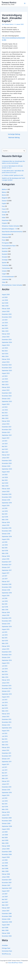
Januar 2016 (5, 615)
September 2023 (7, 370)
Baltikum (4, 189)
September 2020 (7, 469)
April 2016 (5, 607)
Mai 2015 (4, 638)
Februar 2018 (6, 556)
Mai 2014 (4, 671)
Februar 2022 (6, 421)
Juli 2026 (4, 297)
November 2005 (7, 936)
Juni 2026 (5, 300)
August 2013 (5, 697)
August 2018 (5, 539)
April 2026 (5, 303)
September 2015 (7, 626)
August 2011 (5, 764)
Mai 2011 (4, 773)
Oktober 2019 (6, 500)
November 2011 (6, 756)
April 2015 (5, 640)
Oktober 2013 (6, 691)
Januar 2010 (5, 815)
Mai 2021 (4, 446)
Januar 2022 (5, 424)
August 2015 (5, 629)
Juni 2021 (5, 443)
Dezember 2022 (7, 393)
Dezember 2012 (6, 719)
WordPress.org (6, 954)
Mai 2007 (4, 899)
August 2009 (6, 829)
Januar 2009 (5, 849)
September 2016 (7, 593)
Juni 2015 (5, 635)
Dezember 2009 (7, 818)
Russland (4, 254)
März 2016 (5, 609)
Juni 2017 (5, 578)
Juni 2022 (5, 410)
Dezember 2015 (6, 618)
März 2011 (5, 778)
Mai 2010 (4, 804)
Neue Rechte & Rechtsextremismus (12, 231)
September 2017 (7, 570)
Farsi (3, 206)
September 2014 (7, 660)
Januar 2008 (5, 877)
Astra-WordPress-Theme (15, 962)
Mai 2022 (5, 412)
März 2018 (5, 553)
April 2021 (5, 449)
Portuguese (5, 243)
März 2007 (5, 905)
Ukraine (4, 271)
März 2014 (5, 677)
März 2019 (5, 519)
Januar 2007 (5, 910)
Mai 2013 (4, 705)
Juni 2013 (5, 702)
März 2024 (5, 356)
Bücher (4, 195)
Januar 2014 (5, 683)
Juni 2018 (5, 545)
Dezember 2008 (7, 851)
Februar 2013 (6, 713)
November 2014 (6, 654)
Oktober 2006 (6, 919)
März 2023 (5, 384)
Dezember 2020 (7, 460)
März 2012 (5, 744)
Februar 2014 (6, 680)
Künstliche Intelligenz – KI (9, 229)
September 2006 (7, 922)
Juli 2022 (4, 407)
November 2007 (7, 882)
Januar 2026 (5, 311)
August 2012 (5, 730)
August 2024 (6, 345)
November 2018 (6, 531)
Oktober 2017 (6, 567)
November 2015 (6, 621)
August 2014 (5, 663)
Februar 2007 (6, 908)
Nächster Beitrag (14, 137)
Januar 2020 (5, 491)
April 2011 (5, 775)
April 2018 (5, 550)
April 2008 (5, 868)
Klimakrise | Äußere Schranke (10, 226)
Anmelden (5, 945)
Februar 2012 (6, 747)
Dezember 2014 (6, 652)
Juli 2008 (4, 860)
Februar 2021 (6, 455)
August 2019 (5, 505)
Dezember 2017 (6, 562)
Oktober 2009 (6, 823)
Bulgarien (4, 198)
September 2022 (7, 401)
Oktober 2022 (6, 398)
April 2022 (5, 415)
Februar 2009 (6, 846)
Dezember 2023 (7, 365)
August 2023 (6, 373)
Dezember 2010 (6, 787)
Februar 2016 (6, 612)
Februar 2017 (6, 581)
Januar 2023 (5, 390)
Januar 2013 (5, 716)
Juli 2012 (4, 733)
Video (3, 282)
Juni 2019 (5, 511)
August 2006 (6, 925)
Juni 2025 (5, 322)
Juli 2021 (4, 441)
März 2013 (5, 711)
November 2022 (7, 396)
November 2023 (7, 367)
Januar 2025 (5, 336)
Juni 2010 (5, 801)
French (4, 209)
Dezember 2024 (7, 339)
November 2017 (6, 564)
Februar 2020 (6, 488)
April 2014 (5, 674)
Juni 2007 (5, 896)
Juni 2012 (5, 736)
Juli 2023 (4, 376)
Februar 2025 (6, 334)
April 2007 (5, 902)
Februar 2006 (6, 933)
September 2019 (7, 502)
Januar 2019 (5, 525)
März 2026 (5, 306)
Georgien (4, 212)
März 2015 (5, 643)
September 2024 (7, 342)
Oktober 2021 (6, 432)
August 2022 (6, 404)
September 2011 (6, 761)
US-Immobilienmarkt (8, 276)
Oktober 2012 (6, 725)
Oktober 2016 (6, 590)
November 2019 (6, 497)
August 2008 (6, 857)
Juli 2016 (4, 598)
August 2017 (5, 573)
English (4, 203)
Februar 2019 (6, 522)
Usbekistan (5, 279)
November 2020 (7, 463)
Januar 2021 (5, 457)
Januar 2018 (5, 559)
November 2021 (6, 429)
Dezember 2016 (6, 584)
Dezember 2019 (6, 494)
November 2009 (7, 820)
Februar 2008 (6, 874)
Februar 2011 (5, 781)
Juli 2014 (4, 666)
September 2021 (7, 435)
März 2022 (5, 418)
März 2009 (5, 843)
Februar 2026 (6, 308)
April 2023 (5, 381)
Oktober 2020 (6, 466)
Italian (3, 217)
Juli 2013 (4, 699)
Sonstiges (5, 259)
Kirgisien (4, 223)
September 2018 (7, 536)
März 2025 (5, 331)
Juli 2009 (4, 832)
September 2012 (7, 728)
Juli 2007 (4, 894)
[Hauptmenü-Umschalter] (24, 3)
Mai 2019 (4, 514)
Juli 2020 (4, 474)
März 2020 (5, 486)
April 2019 (5, 517)
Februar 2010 (6, 812)
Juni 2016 (5, 601)
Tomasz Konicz (9, 2)
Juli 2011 (4, 767)
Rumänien (5, 251)
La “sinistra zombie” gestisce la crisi (12, 175)
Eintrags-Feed (6, 948)
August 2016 (5, 595)
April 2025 (5, 328)
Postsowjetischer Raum (9, 245)
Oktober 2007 (6, 885)
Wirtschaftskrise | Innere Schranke (12, 285)
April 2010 (5, 806)
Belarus (4, 192)
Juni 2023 (5, 379)
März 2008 (5, 871)
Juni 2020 (5, 477)
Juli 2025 (4, 320)
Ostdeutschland (6, 234)
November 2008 (7, 854)
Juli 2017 (4, 576)
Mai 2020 (5, 480)
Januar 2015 (5, 649)
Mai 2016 (4, 604)
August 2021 (5, 438)
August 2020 (6, 472)
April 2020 (5, 483)
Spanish (4, 262)
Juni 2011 (4, 770)
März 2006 (5, 930)
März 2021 (5, 452)
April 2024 (5, 353)
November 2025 (7, 317)
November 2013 (6, 688)
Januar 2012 (5, 750)
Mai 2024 (5, 351)
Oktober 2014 (6, 657)
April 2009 (5, 840)
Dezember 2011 (6, 753)
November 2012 (6, 722)
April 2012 (5, 742)
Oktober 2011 (6, 759)
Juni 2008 (5, 863)
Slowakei (4, 257)
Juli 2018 (4, 542)
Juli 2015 (4, 632)
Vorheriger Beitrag (14, 134)
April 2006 (5, 927)
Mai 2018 (4, 547)
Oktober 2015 (6, 623)
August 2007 (5, 891)
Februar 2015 (6, 646)
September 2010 (7, 792)
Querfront (5, 248)
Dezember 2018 (6, 528)
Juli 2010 (4, 798)
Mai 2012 (4, 739)
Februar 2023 (6, 387)
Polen (3, 240)
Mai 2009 (5, 837)
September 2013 (7, 694)
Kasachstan (5, 220)
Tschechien (5, 265)
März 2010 (5, 809)
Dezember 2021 (6, 427)
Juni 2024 (5, 348)
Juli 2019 (4, 508)
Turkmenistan (6, 268)
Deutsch (4, 200)
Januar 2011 (5, 784)
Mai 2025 (5, 325)
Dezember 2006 (7, 913)
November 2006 (7, 916)
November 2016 (6, 587)
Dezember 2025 (7, 314)
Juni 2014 (5, 668)
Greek (3, 214)
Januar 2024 (5, 362)
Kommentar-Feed (7, 951)
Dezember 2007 (6, 879)
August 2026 (6, 294)
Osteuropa (5, 237)
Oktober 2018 (6, 533)
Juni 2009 (5, 834)
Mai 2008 (5, 865)
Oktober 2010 (6, 789)
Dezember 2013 (6, 685)
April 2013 (5, 708)
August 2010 (5, 795)
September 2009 (7, 826)
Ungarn (4, 274)
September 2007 (7, 888)
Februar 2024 (6, 359)
